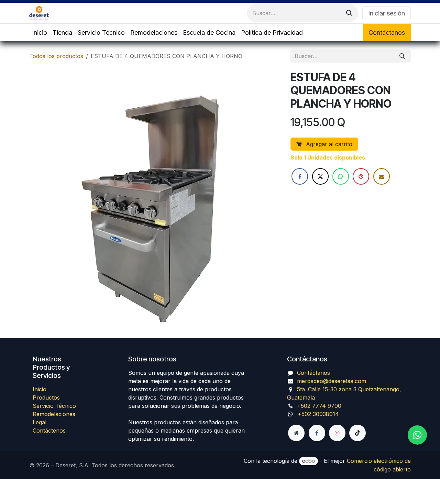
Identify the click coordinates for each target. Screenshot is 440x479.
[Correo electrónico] (381, 176)
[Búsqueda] (349, 13)
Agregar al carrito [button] (328, 144)
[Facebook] (300, 176)
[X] (320, 176)
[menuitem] (39, 32)
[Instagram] (337, 433)
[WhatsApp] (340, 176)
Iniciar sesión (386, 13)
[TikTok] (357, 433)
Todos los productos (56, 56)
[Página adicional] (296, 433)
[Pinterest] (361, 176)
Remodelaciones (54, 414)
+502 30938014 (318, 414)
